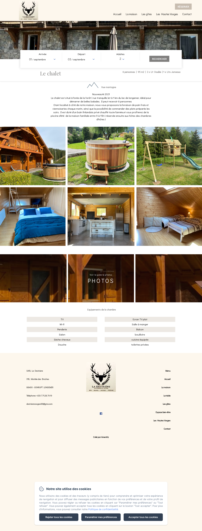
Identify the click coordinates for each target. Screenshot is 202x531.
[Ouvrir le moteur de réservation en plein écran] (101, 59)
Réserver (183, 6)
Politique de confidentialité (103, 509)
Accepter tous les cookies (143, 517)
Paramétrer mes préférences (101, 517)
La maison (131, 14)
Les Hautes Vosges (167, 14)
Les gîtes (147, 14)
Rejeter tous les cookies (58, 517)
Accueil (117, 14)
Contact (187, 14)
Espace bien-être (163, 412)
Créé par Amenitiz (101, 437)
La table (167, 395)
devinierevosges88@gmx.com (39, 403)
